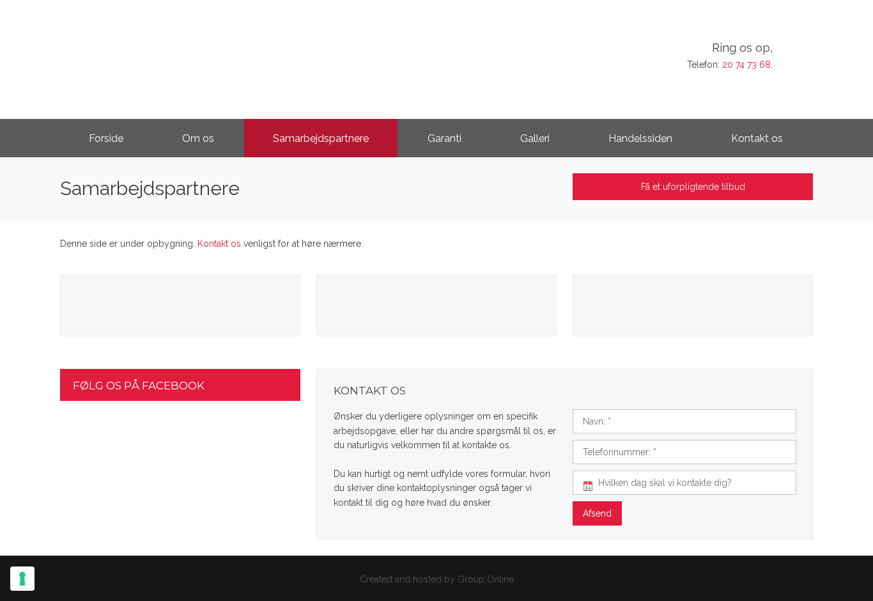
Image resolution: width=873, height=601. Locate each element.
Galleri (535, 138)
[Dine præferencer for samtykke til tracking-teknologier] (22, 578)
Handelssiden (640, 138)
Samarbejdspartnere (321, 138)
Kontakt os (757, 138)
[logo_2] (169, 53)
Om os (198, 138)
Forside (106, 138)
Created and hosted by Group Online (437, 579)
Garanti (444, 138)
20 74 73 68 (746, 64)
